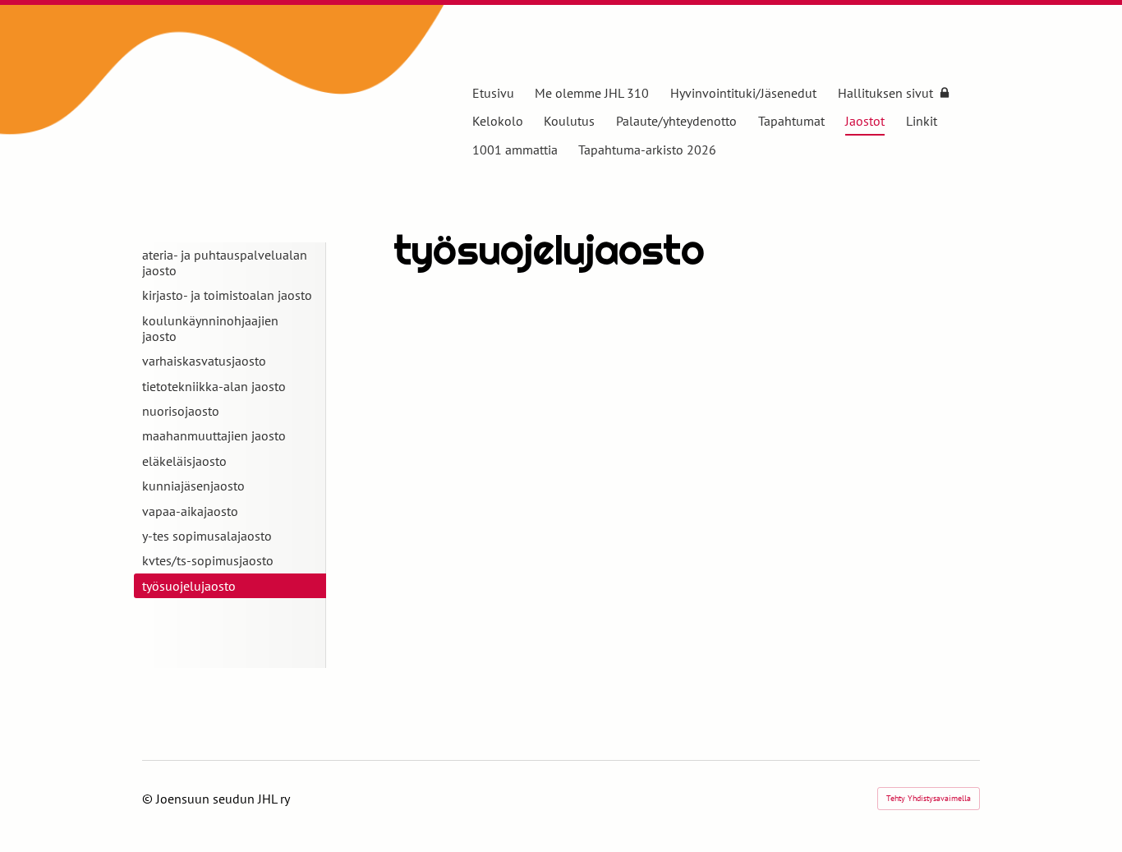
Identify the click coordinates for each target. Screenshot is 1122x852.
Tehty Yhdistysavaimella (928, 798)
